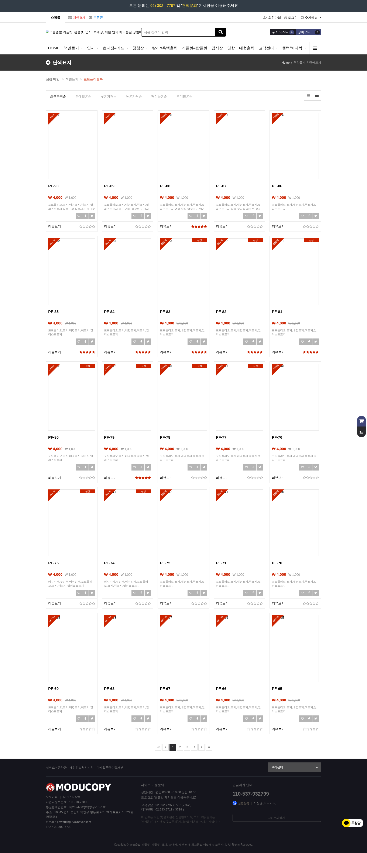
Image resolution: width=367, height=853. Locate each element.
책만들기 (72, 48)
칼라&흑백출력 (165, 48)
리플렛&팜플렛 (194, 48)
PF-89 (109, 186)
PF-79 (109, 437)
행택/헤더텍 (292, 48)
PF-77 (221, 437)
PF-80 (53, 437)
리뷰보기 (54, 226)
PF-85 (53, 312)
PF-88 (165, 186)
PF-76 (277, 437)
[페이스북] (85, 216)
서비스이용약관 (56, 767)
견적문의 (189, 5)
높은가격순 (134, 96)
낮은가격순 (109, 96)
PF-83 (165, 312)
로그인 (293, 17)
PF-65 (277, 689)
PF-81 (277, 312)
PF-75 (53, 563)
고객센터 (267, 48)
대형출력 (246, 48)
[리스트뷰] (308, 96)
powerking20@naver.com (74, 821)
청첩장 (139, 48)
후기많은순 (184, 96)
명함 (231, 48)
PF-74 (109, 563)
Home (286, 62)
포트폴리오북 (93, 79)
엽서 (91, 48)
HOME (53, 48)
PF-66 (221, 689)
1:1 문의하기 (276, 817)
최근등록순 (58, 96)
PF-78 (165, 437)
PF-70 (277, 563)
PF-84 (109, 312)
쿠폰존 (98, 17)
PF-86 (277, 186)
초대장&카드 (114, 48)
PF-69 (53, 689)
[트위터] (92, 216)
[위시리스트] (79, 216)
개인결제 (79, 17)
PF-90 (53, 186)
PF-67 (165, 689)
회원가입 (274, 17)
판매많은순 (83, 96)
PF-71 (221, 563)
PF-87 (221, 186)
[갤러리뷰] (317, 96)
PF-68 (109, 689)
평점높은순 (159, 96)
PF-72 (165, 563)
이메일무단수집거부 (109, 767)
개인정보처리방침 (81, 767)
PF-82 (221, 312)
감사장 (217, 48)
